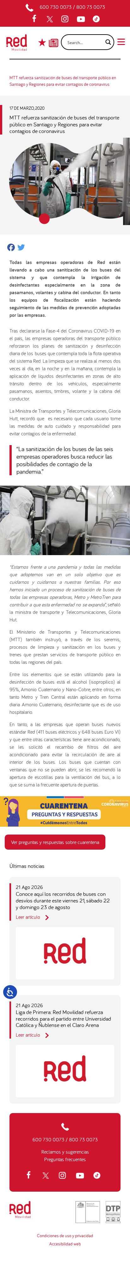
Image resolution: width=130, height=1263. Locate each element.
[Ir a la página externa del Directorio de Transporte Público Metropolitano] (113, 1212)
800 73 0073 (90, 7)
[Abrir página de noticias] (53, 37)
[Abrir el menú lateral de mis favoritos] (43, 42)
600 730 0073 (56, 7)
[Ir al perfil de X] (50, 19)
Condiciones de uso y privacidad (65, 1235)
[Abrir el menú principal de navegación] (121, 41)
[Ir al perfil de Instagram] (66, 19)
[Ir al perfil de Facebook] (36, 19)
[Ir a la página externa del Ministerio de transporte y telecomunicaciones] (87, 1212)
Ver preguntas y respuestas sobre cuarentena (55, 842)
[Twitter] (21, 248)
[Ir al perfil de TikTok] (98, 19)
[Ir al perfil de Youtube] (82, 19)
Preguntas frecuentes (65, 1159)
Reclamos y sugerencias (65, 1152)
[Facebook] (11, 248)
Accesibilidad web (65, 1244)
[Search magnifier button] (106, 42)
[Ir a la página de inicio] (16, 44)
